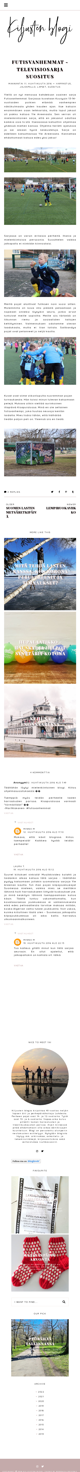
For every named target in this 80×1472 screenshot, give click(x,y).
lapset (41, 87)
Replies (14, 492)
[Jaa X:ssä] (52, 492)
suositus (54, 87)
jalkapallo (27, 87)
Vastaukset (26, 822)
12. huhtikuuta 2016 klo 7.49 (46, 782)
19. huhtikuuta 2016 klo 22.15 (43, 943)
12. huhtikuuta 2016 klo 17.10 (43, 832)
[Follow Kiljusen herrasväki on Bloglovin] (40, 1161)
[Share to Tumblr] (73, 492)
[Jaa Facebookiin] (59, 492)
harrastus (63, 83)
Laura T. (19, 866)
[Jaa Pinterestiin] (66, 492)
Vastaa (9, 813)
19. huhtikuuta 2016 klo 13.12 (34, 869)
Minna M (29, 829)
